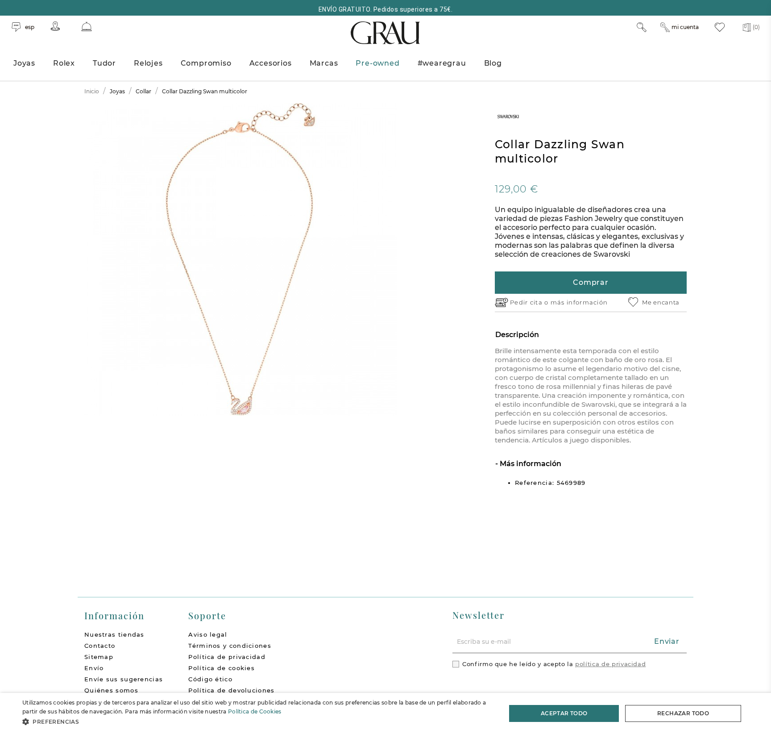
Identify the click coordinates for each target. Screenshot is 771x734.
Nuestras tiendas (114, 634)
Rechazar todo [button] (683, 713)
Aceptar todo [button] (564, 713)
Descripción (517, 334)
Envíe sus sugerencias (123, 679)
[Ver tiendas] (55, 26)
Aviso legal (207, 634)
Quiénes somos (111, 690)
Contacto (99, 645)
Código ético (210, 679)
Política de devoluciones (231, 690)
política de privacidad (610, 663)
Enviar (667, 641)
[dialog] (385, 713)
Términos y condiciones (229, 645)
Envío (94, 667)
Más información (529, 463)
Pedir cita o (530, 302)
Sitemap (98, 656)
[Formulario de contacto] (86, 26)
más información (579, 302)
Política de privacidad (226, 656)
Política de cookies (221, 667)
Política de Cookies (255, 711)
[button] (257, 721)
